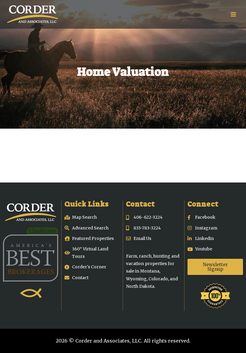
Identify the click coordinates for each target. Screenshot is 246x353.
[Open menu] (233, 14)
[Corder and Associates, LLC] (32, 14)
